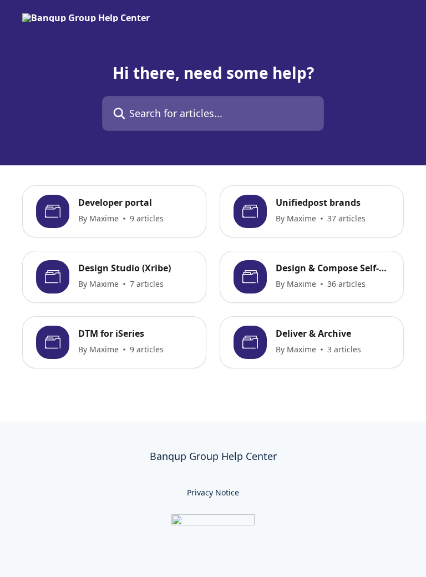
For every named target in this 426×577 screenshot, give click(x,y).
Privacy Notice (213, 492)
